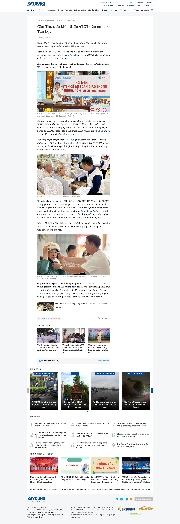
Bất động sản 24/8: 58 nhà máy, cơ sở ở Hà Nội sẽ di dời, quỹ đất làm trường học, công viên (75, 403)
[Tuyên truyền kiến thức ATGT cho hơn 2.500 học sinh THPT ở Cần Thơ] (48, 335)
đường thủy (69, 143)
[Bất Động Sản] (126, 508)
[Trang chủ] (28, 10)
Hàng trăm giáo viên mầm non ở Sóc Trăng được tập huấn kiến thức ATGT (98, 349)
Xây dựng (42, 10)
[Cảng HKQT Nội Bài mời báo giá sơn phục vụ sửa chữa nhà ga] (75, 465)
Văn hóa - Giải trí (94, 10)
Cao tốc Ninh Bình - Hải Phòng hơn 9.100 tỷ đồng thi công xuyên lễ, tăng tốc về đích (51, 435)
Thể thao (105, 10)
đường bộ (85, 211)
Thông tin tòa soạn (143, 499)
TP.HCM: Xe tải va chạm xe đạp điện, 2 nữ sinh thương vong (44, 404)
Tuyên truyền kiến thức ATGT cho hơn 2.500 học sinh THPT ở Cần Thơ (48, 347)
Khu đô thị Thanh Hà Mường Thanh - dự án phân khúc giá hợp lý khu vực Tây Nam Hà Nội (130, 489)
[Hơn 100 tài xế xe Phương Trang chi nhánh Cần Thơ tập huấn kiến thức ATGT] (45, 306)
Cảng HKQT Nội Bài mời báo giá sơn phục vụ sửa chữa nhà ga (75, 478)
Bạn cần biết (36, 490)
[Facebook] (99, 318)
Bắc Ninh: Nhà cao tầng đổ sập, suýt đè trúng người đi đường (136, 404)
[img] (73, 91)
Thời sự (33, 10)
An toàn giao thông (133, 5)
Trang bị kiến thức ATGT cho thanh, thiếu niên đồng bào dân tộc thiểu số (73, 349)
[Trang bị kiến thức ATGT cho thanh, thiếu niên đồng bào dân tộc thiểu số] (73, 335)
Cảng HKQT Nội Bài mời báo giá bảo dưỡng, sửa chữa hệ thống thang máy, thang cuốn (105, 479)
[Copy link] (109, 318)
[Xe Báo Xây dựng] (145, 508)
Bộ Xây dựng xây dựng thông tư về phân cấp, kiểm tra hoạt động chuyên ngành (50, 445)
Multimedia (145, 10)
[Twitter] (102, 318)
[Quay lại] (38, 318)
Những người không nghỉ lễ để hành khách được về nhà (51, 424)
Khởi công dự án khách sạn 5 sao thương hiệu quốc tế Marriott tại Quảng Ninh (43, 479)
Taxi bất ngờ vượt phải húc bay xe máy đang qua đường (133, 435)
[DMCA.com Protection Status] (135, 514)
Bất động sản (120, 5)
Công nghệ (114, 10)
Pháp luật (68, 10)
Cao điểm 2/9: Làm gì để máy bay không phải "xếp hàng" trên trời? (131, 424)
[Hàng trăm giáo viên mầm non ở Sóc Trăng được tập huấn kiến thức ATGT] (99, 335)
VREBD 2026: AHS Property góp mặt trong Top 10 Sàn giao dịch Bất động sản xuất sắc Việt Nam (136, 479)
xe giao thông (109, 5)
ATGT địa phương (67, 21)
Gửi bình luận (103, 361)
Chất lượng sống (80, 10)
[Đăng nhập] (136, 2)
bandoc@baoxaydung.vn (84, 512)
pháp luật (72, 55)
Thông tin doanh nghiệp (41, 454)
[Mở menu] (152, 10)
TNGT (100, 130)
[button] (87, 411)
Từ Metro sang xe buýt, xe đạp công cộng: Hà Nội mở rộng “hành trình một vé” (91, 445)
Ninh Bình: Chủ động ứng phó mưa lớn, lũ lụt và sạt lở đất (132, 445)
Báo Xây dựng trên (46, 318)
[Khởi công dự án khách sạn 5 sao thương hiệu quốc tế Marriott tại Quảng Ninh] (44, 465)
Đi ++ (130, 10)
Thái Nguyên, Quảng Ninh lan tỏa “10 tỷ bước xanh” (92, 424)
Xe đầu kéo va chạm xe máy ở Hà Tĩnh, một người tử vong (105, 404)
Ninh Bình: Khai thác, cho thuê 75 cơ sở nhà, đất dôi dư (92, 434)
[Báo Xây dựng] (36, 4)
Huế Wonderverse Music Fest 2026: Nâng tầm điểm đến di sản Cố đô (70, 489)
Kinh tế (60, 10)
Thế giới (123, 10)
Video (136, 10)
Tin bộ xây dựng (147, 5)
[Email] (106, 318)
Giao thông (52, 10)
